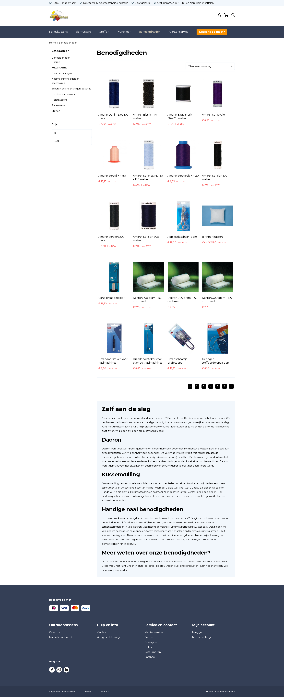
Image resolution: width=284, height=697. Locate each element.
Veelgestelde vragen (109, 637)
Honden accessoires (63, 94)
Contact (149, 637)
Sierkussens (83, 31)
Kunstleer (124, 31)
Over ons (54, 632)
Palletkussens (58, 31)
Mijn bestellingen (202, 637)
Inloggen (197, 632)
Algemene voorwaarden (62, 691)
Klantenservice (178, 31)
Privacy (87, 691)
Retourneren (152, 651)
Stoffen (104, 31)
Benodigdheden (150, 31)
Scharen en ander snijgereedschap (71, 88)
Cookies (104, 691)
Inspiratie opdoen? (60, 637)
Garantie (149, 656)
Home (53, 42)
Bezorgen (150, 642)
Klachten (102, 632)
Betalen (149, 647)
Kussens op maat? (212, 31)
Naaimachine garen (63, 73)
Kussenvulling (59, 67)
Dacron (56, 62)
